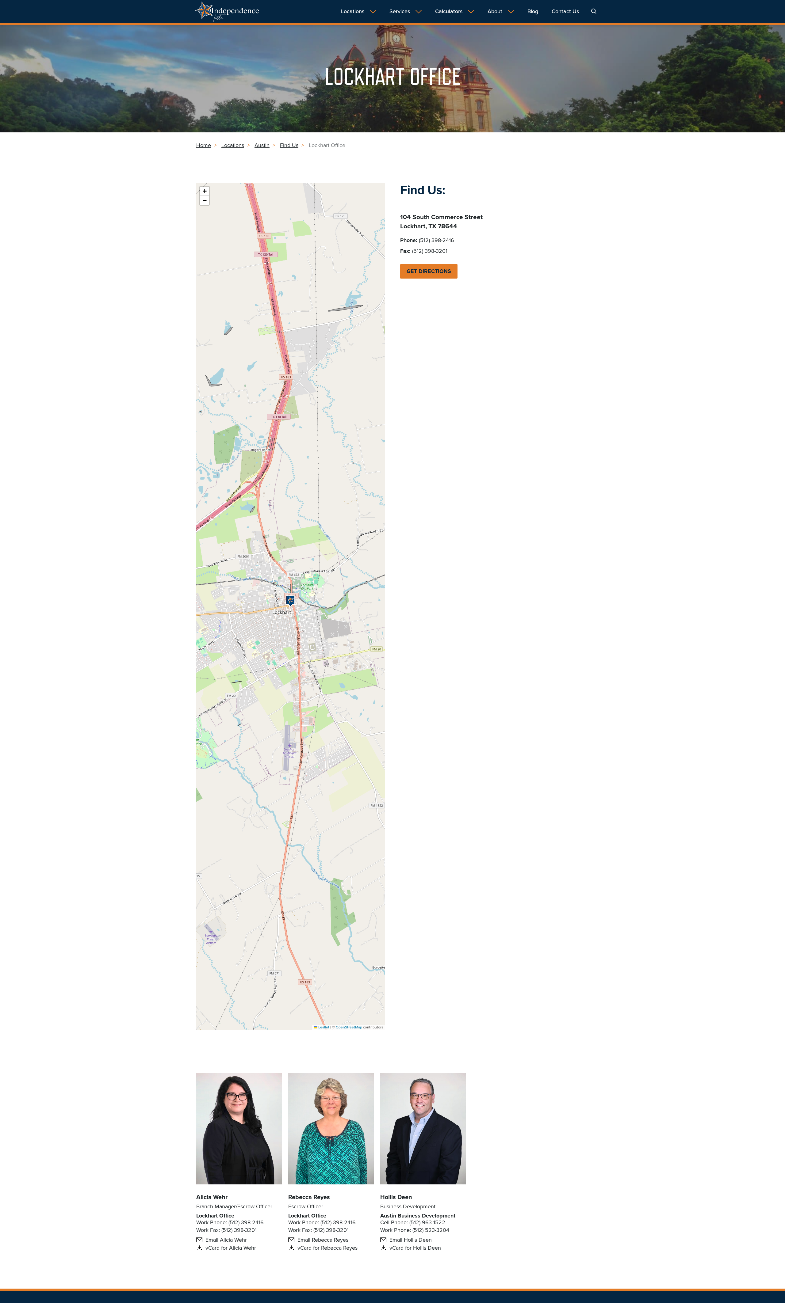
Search (593, 11)
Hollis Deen (396, 1197)
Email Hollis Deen (410, 1240)
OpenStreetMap (349, 1027)
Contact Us (565, 11)
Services (399, 11)
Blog (532, 11)
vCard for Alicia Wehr (230, 1248)
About (495, 11)
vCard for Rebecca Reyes (327, 1248)
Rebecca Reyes (309, 1197)
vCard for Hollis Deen (415, 1248)
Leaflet (323, 1027)
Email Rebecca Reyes (322, 1240)
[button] (290, 600)
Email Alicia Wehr (226, 1240)
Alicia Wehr (212, 1197)
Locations (352, 11)
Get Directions (429, 271)
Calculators (448, 11)
